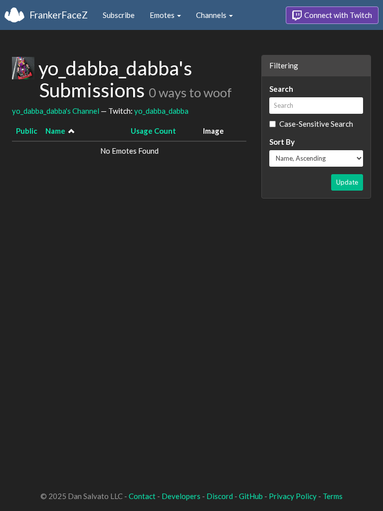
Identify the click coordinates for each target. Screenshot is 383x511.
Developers (181, 496)
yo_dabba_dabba (161, 110)
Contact (142, 496)
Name (55, 130)
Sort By (282, 141)
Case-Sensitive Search (316, 123)
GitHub (251, 496)
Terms (333, 496)
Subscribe (119, 14)
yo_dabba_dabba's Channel (55, 110)
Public (26, 130)
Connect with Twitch (337, 14)
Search (281, 88)
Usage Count (153, 130)
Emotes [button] (163, 14)
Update (347, 182)
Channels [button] (212, 14)
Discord (219, 496)
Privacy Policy (293, 496)
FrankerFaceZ (58, 14)
